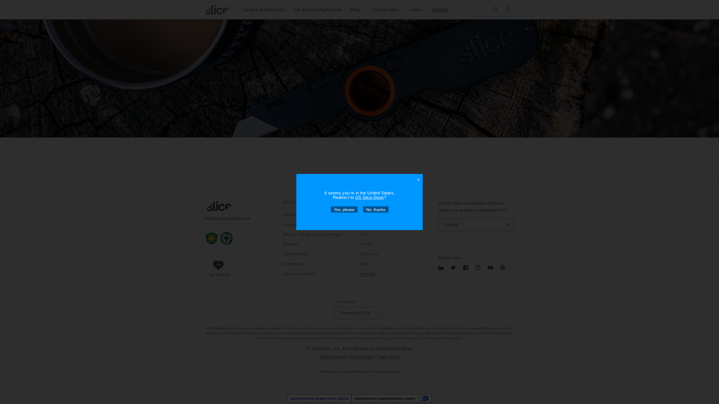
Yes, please (344, 209)
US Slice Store (369, 197)
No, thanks (375, 209)
